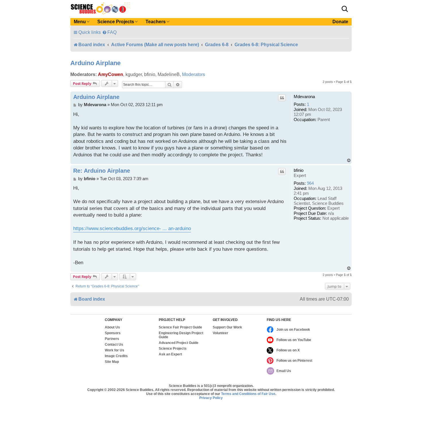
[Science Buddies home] (100, 8)
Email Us (283, 371)
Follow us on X (288, 350)
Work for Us (114, 350)
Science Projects (173, 349)
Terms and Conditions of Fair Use (248, 394)
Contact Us (114, 345)
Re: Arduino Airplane (101, 171)
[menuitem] (109, 32)
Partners (112, 339)
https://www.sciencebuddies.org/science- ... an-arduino (132, 228)
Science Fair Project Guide (180, 327)
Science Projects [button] (115, 21)
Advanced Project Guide (178, 343)
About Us (112, 327)
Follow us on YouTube (293, 340)
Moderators (193, 74)
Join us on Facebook (293, 330)
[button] (344, 8)
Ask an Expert (170, 354)
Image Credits (116, 356)
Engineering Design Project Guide (181, 335)
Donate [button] (340, 21)
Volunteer (220, 333)
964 (310, 183)
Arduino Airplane (95, 63)
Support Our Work (227, 327)
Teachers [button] (156, 21)
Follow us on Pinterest (294, 361)
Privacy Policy (211, 398)
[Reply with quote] (282, 97)
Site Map (112, 362)
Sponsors (113, 333)
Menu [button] (80, 21)
